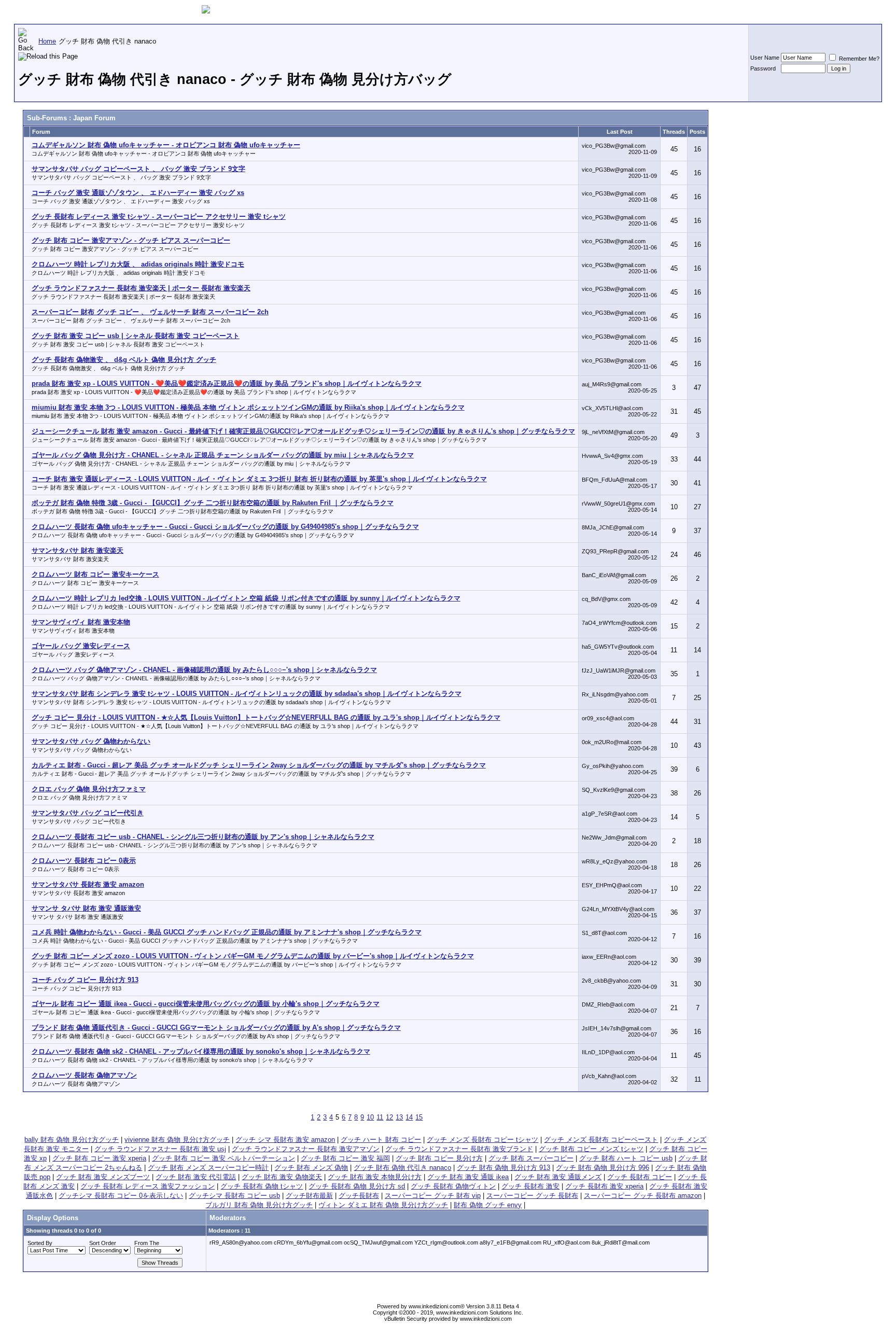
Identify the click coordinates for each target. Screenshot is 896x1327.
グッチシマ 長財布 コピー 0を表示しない (121, 1195)
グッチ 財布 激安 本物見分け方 (375, 1177)
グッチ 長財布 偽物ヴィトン (453, 1186)
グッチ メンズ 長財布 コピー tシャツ (482, 1139)
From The (146, 1243)
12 (389, 1117)
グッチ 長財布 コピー (639, 1177)
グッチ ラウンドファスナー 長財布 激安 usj (160, 1149)
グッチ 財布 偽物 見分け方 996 (602, 1167)
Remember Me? (858, 58)
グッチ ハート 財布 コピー (381, 1139)
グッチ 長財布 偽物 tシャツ (261, 1186)
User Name (764, 57)
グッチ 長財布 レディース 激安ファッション (147, 1186)
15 (419, 1117)
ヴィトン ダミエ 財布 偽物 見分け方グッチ (383, 1205)
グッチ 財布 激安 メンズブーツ (103, 1177)
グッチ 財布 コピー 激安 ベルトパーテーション (223, 1158)
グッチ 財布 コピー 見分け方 (439, 1158)
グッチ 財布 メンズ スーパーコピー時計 (208, 1167)
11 (379, 1117)
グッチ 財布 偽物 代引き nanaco (402, 1167)
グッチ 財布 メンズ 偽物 (311, 1167)
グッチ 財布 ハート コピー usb (626, 1158)
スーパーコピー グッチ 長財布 (532, 1195)
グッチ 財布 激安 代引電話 (196, 1177)
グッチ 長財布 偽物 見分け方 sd (357, 1186)
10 (370, 1117)
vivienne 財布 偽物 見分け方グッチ (177, 1139)
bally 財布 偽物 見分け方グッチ (71, 1139)
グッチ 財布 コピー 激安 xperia (99, 1158)
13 (399, 1117)
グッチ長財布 (359, 1195)
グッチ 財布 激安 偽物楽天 (282, 1177)
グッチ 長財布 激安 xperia (604, 1186)
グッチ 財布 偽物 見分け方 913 (503, 1167)
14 (409, 1117)
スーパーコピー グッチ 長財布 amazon (643, 1195)
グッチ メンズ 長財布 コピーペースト (601, 1139)
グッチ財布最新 (309, 1195)
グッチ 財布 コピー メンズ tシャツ (591, 1149)
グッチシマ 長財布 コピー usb (234, 1195)
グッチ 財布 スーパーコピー (530, 1158)
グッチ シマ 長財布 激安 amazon (285, 1139)
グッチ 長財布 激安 (530, 1186)
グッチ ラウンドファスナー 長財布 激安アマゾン (306, 1149)
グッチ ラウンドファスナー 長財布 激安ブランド (459, 1149)
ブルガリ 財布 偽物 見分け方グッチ (259, 1205)
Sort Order (102, 1243)
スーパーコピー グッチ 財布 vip (433, 1195)
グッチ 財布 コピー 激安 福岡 (345, 1158)
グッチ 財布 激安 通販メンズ (557, 1177)
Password (763, 68)
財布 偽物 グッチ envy (488, 1205)
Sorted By (39, 1243)
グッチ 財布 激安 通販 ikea (468, 1177)
